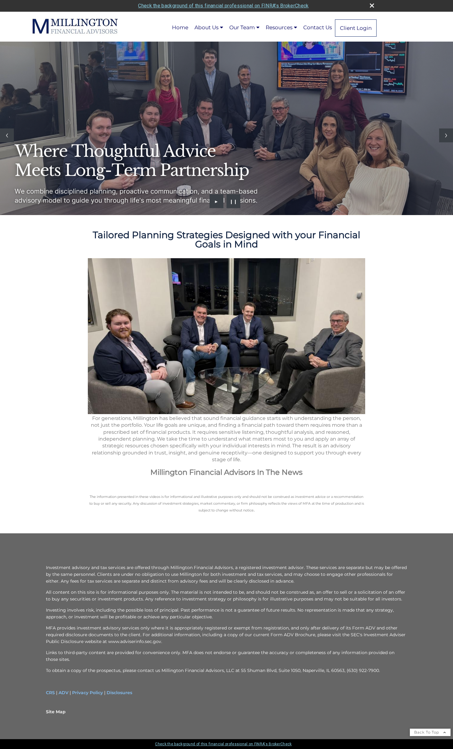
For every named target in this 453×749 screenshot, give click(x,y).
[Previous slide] (7, 135)
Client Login (356, 28)
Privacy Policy (87, 692)
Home (180, 27)
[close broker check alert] (371, 5)
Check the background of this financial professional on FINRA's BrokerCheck (223, 6)
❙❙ (234, 201)
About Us (206, 27)
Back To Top (427, 732)
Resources (279, 27)
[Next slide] (446, 135)
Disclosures (119, 692)
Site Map (56, 711)
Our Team (242, 27)
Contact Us (317, 27)
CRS (50, 692)
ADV (63, 692)
